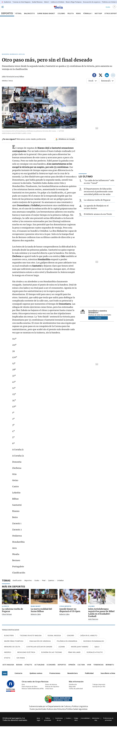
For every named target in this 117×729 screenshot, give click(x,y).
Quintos (51, 580)
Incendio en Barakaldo (93, 641)
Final (43, 580)
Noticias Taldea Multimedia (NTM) (32, 689)
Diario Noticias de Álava (29, 687)
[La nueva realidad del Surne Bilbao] (44, 596)
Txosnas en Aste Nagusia (30, 635)
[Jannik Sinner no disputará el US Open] (72, 596)
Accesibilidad (85, 718)
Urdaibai (60, 580)
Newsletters (72, 673)
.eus (5, 673)
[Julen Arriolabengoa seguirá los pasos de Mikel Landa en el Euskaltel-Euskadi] (101, 596)
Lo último (86, 176)
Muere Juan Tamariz (79, 647)
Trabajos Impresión (98, 684)
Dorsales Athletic (95, 652)
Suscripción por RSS (98, 687)
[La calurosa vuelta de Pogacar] (15, 596)
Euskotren (9, 635)
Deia (23, 684)
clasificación (17, 580)
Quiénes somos (36, 673)
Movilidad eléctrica (26, 652)
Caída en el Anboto (88, 635)
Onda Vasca (49, 689)
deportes (28, 580)
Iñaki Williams (74, 652)
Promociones (54, 673)
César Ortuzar (7, 614)
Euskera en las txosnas (51, 652)
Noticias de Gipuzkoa (52, 687)
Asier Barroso (93, 619)
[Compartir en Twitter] (100, 75)
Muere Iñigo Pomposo (13, 641)
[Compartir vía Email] (113, 75)
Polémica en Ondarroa (67, 641)
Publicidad (89, 673)
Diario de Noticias (51, 684)
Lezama (61, 647)
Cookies (68, 718)
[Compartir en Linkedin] (107, 75)
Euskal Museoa (54, 635)
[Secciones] (2, 7)
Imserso (7, 652)
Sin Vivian (21, 658)
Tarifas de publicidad (76, 689)
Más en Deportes (13, 586)
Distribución (73, 684)
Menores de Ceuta (12, 647)
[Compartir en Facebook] (94, 75)
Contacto (18, 673)
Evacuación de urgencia (40, 641)
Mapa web (72, 687)
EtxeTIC (7, 658)
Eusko (37, 580)
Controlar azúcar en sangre (39, 647)
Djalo (96, 647)
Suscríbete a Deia (108, 673)
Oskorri (70, 635)
